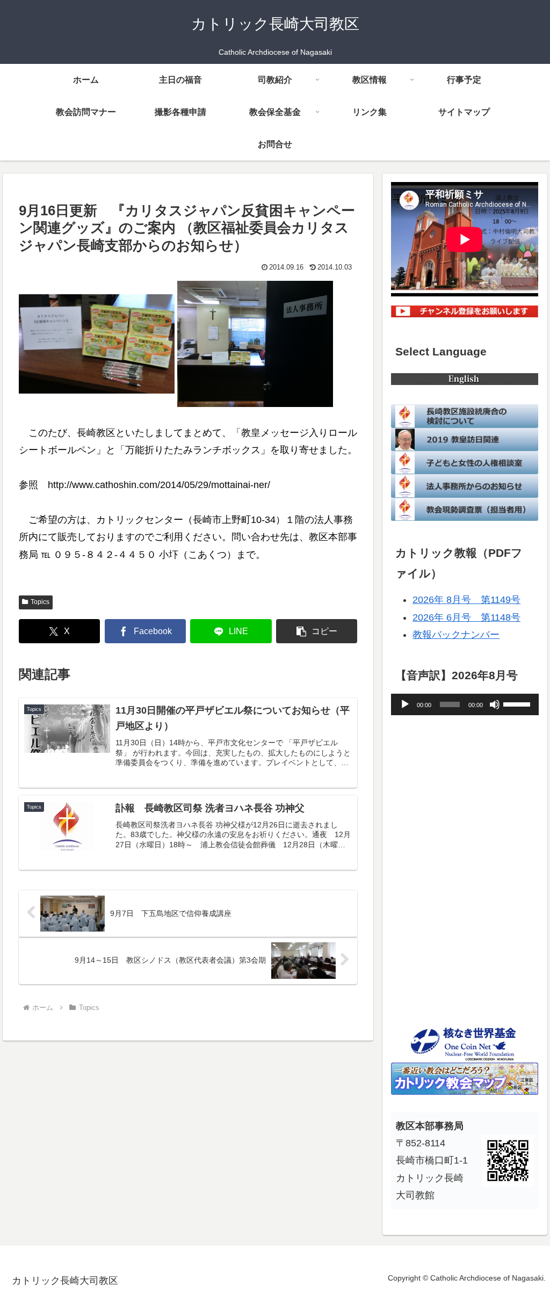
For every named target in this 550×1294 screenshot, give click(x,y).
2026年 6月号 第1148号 (466, 617)
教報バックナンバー (456, 634)
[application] (464, 704)
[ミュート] (494, 704)
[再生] (405, 704)
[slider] (518, 703)
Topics (40, 602)
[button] (316, 631)
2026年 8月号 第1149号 (466, 599)
